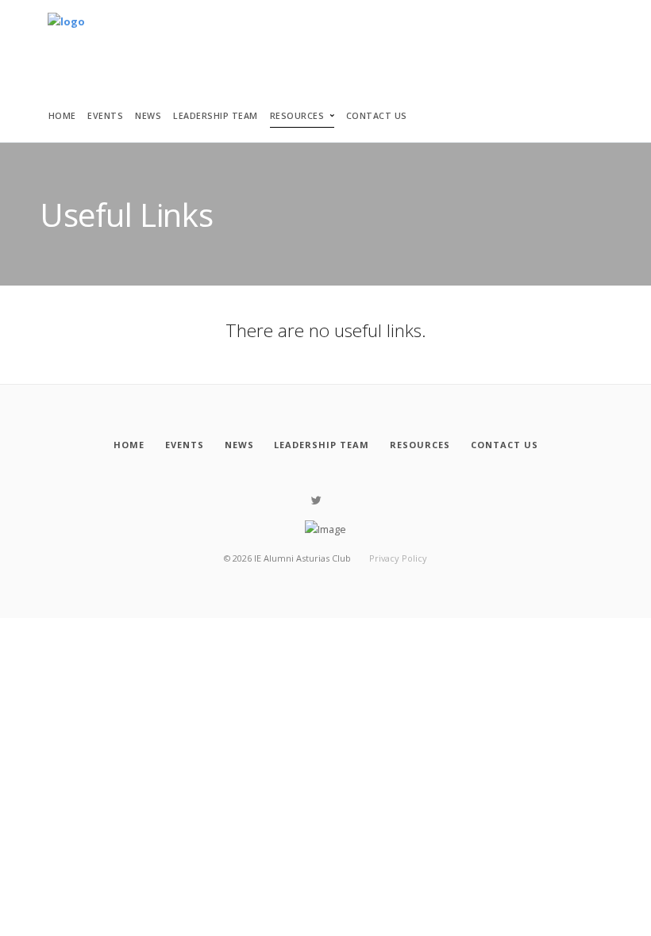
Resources (297, 115)
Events (105, 115)
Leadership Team (215, 115)
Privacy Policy (398, 558)
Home (62, 115)
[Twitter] (316, 500)
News (148, 115)
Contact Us (376, 115)
